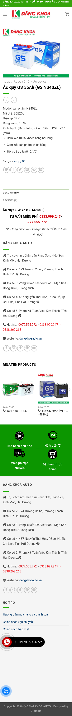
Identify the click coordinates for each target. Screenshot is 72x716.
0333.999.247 (49, 216)
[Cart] (67, 14)
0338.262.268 (12, 329)
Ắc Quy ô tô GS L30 (15, 411)
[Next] (69, 397)
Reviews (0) (10, 200)
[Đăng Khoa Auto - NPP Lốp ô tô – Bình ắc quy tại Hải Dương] (31, 14)
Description (11, 192)
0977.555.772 (36, 222)
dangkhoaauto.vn (30, 338)
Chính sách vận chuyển (18, 622)
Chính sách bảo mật (16, 629)
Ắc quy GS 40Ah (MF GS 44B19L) (53, 412)
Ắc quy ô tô (22, 81)
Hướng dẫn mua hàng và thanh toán (26, 614)
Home (6, 81)
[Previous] (3, 397)
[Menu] (5, 14)
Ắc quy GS (39, 81)
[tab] (36, 193)
